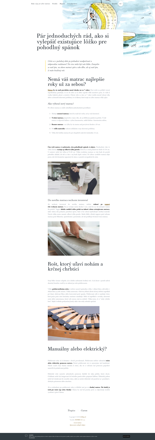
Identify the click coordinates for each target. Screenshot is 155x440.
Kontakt (114, 4)
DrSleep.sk (83, 417)
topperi (107, 204)
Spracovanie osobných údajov (77, 425)
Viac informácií (32, 437)
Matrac (50, 90)
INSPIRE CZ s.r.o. (80, 420)
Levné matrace (77, 423)
